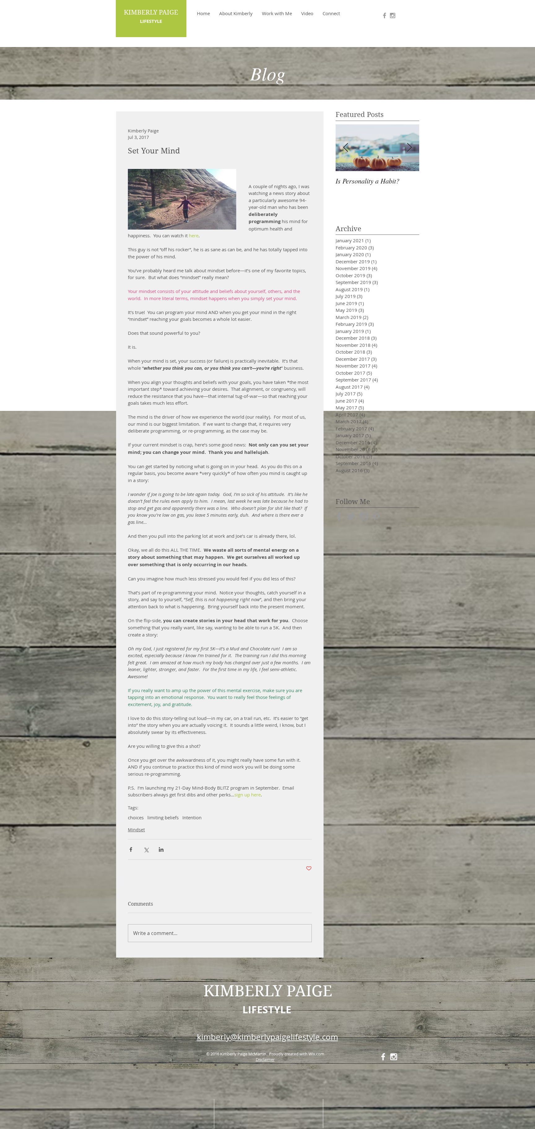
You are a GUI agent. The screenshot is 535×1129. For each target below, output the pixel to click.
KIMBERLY (242, 991)
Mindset (136, 830)
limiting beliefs (163, 817)
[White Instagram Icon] (393, 1057)
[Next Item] (409, 148)
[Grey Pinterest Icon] (376, 516)
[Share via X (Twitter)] (146, 849)
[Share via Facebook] (131, 849)
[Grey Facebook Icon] (384, 15)
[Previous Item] (345, 148)
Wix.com (316, 1054)
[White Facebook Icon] (383, 1057)
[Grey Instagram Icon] (392, 15)
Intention (192, 817)
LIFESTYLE (266, 1009)
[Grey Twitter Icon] (351, 516)
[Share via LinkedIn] (161, 849)
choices (136, 817)
